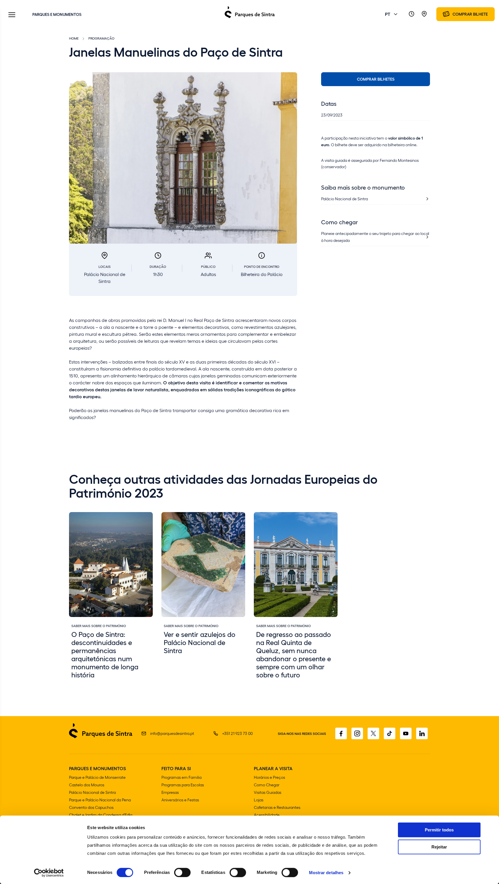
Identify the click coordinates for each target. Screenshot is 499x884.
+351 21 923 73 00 (237, 733)
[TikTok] (389, 733)
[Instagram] (357, 733)
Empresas (170, 792)
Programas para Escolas (182, 784)
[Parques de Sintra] (250, 18)
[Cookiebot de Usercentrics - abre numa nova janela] (49, 872)
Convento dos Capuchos (91, 807)
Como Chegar (267, 784)
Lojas (258, 799)
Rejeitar (439, 846)
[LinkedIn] (422, 733)
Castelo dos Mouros (86, 784)
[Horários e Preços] (411, 14)
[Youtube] (406, 733)
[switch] (182, 872)
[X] (373, 733)
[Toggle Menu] (12, 15)
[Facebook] (341, 733)
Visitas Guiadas (267, 792)
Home (74, 38)
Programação (101, 38)
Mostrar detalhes (326, 872)
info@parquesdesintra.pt (172, 733)
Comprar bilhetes (375, 79)
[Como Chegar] (424, 14)
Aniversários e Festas (180, 799)
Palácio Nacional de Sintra (92, 792)
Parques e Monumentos (56, 14)
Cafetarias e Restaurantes (277, 807)
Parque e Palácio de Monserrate (97, 777)
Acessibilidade (267, 814)
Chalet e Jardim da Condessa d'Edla (100, 814)
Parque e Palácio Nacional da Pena (100, 799)
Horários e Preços (269, 777)
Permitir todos (439, 829)
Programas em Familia (181, 777)
